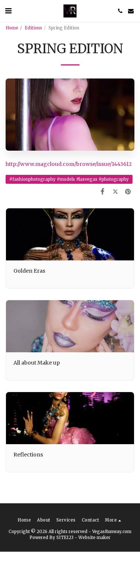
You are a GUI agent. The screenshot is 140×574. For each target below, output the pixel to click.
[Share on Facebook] (102, 191)
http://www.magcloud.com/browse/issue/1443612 (69, 164)
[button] (8, 10)
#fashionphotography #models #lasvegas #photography (69, 179)
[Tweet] (115, 191)
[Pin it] (128, 191)
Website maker (94, 537)
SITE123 (65, 537)
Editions (33, 28)
